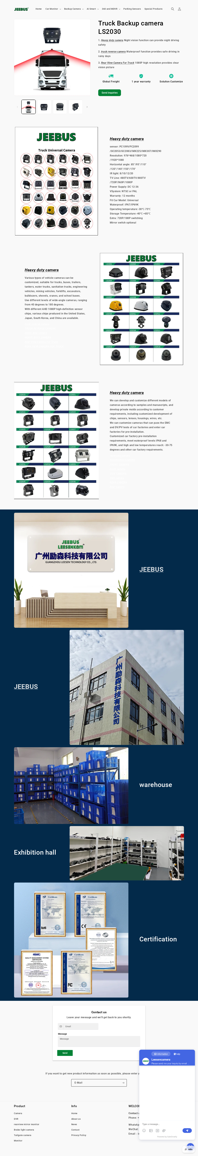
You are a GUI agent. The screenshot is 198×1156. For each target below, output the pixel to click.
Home (74, 1113)
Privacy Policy (78, 1135)
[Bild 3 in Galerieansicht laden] (60, 107)
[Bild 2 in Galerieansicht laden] (44, 107)
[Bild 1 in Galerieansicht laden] (29, 107)
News (74, 1124)
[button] (53, 9)
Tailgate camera (22, 1135)
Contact (75, 1129)
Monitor (18, 1140)
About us (76, 1119)
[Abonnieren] (123, 1083)
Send (64, 1053)
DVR (16, 1119)
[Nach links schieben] (17, 107)
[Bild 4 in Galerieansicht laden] (76, 107)
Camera (18, 1113)
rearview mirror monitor (26, 1124)
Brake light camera (24, 1129)
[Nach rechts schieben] (87, 107)
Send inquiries (110, 92)
